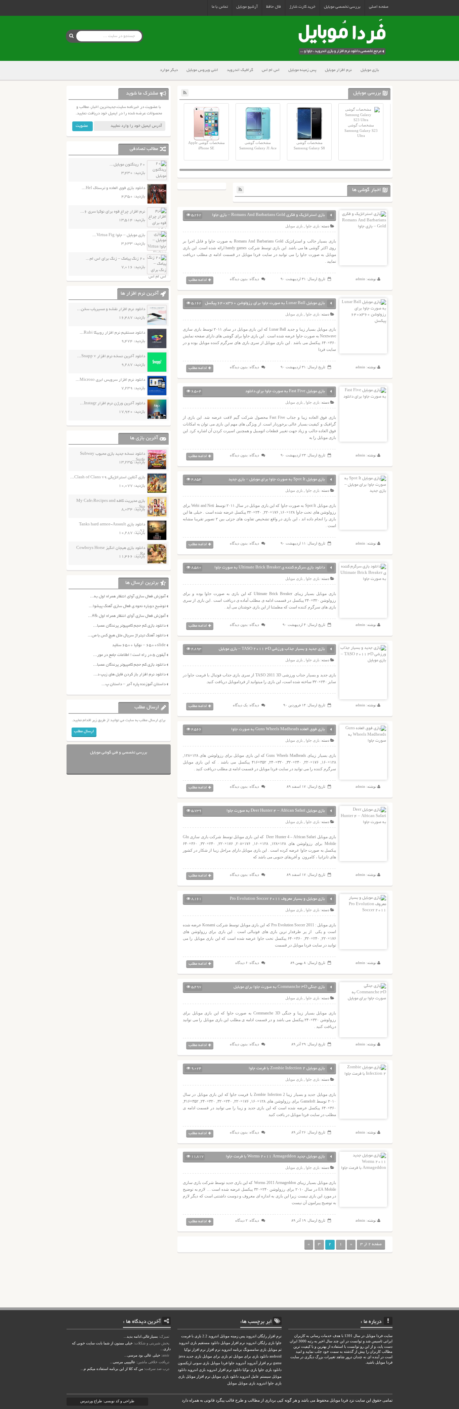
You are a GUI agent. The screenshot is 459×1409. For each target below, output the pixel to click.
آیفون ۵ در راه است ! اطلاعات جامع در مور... (129, 655)
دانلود (237, 1370)
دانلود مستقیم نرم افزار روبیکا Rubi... (112, 333)
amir (165, 1355)
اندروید (261, 1383)
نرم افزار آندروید (259, 1363)
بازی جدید (193, 1356)
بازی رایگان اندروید (260, 1343)
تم (230, 1356)
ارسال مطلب (84, 731)
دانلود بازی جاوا (270, 1370)
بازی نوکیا (250, 1370)
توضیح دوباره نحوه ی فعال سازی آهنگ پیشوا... (127, 606)
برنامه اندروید (231, 1349)
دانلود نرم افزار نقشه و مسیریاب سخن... (111, 309)
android (275, 1356)
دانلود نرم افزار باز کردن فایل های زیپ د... (129, 674)
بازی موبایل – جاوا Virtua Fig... (118, 235)
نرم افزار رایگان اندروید (264, 1336)
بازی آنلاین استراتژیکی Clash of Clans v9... (107, 477)
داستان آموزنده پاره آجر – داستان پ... (133, 684)
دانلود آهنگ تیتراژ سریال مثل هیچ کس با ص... (127, 635)
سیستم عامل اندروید (255, 1376)
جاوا (231, 1363)
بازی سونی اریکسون (193, 1363)
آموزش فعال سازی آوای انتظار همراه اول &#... (127, 616)
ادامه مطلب (198, 280)
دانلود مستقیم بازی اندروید (199, 1343)
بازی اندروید (196, 1370)
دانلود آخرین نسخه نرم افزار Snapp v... (111, 356)
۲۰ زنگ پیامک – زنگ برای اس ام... (115, 259)
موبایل (232, 1383)
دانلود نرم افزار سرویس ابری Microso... (110, 380)
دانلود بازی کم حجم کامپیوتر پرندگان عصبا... (129, 626)
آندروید (241, 1363)
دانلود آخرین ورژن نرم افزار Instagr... (112, 403)
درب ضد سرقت (157, 1369)
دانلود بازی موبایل (225, 1376)
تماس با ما (220, 7)
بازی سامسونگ (254, 1349)
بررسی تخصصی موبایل (342, 7)
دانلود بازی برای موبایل (250, 1356)
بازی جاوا (313, 226)
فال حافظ (273, 7)
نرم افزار (213, 1349)
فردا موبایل (218, 1363)
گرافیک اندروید (240, 70)
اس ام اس (271, 70)
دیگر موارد (169, 70)
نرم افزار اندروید (219, 1370)
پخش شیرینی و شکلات (152, 1343)
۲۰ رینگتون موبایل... (127, 164)
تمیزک (164, 1336)
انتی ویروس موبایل (202, 70)
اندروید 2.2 (210, 1336)
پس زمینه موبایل (302, 70)
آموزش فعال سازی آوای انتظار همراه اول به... (128, 596)
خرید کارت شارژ (302, 7)
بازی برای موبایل (215, 1356)
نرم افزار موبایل (338, 70)
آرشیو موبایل (247, 7)
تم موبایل (274, 1349)
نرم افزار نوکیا (195, 1349)
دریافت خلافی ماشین (153, 1362)
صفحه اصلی (378, 7)
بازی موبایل (370, 70)
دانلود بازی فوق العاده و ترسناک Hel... (113, 188)
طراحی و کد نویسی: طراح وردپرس (107, 1401)
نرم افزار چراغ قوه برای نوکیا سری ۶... (112, 212)
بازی (181, 1376)
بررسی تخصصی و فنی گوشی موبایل (118, 752)
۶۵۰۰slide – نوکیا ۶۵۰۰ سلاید (139, 645)
